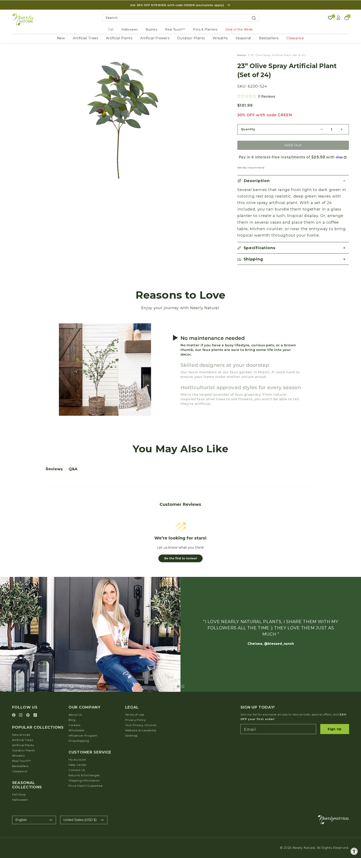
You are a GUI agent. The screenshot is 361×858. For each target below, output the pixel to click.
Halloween (129, 29)
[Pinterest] (28, 715)
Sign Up (335, 729)
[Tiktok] (35, 715)
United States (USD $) (80, 820)
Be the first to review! (180, 558)
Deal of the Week (239, 29)
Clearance (295, 38)
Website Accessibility (141, 730)
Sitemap (131, 735)
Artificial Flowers (154, 38)
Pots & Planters (205, 29)
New (61, 38)
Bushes (151, 29)
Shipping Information (84, 780)
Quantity (248, 129)
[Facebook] (14, 715)
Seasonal (243, 38)
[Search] (253, 18)
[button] (293, 180)
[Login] (338, 17)
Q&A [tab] (73, 469)
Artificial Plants (119, 38)
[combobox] (180, 18)
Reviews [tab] (54, 469)
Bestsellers (268, 38)
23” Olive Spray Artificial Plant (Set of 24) (278, 55)
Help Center (78, 764)
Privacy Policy (135, 720)
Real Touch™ (175, 29)
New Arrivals (21, 734)
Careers (74, 725)
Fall (110, 29)
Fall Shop (19, 794)
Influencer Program (83, 735)
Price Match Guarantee (86, 785)
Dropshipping (79, 740)
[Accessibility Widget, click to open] (354, 851)
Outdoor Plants (191, 38)
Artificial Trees (85, 38)
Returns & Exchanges (84, 775)
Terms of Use (134, 714)
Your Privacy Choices (140, 725)
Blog (72, 720)
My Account (77, 759)
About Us (75, 714)
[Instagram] (21, 715)
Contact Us (77, 770)
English (21, 820)
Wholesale (76, 730)
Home (241, 55)
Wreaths (220, 38)
